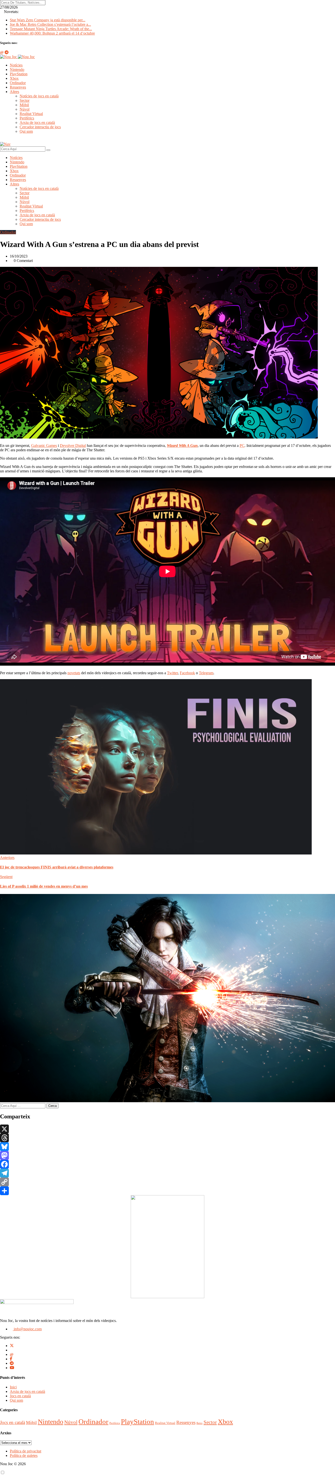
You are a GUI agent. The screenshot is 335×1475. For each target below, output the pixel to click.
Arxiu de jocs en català (37, 122)
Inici (13, 1387)
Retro (199, 1423)
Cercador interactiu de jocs (40, 127)
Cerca (52, 1106)
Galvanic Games (44, 445)
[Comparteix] (167, 1190)
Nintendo (17, 69)
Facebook (187, 673)
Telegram (206, 673)
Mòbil (24, 105)
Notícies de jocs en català (39, 96)
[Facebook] (167, 1164)
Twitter (172, 673)
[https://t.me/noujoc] (12, 1363)
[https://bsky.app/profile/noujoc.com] (11, 1350)
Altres (14, 92)
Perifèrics (27, 118)
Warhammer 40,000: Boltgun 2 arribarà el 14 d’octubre (52, 33)
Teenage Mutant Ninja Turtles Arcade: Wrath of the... (51, 29)
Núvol (24, 109)
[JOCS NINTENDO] (167, 1297)
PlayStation (18, 74)
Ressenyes (18, 87)
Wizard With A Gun (182, 445)
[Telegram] (167, 1173)
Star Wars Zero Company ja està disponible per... (47, 20)
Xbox (14, 78)
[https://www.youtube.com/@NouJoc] (12, 1368)
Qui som (26, 131)
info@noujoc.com (27, 1329)
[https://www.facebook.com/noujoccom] (11, 1359)
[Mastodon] (167, 1155)
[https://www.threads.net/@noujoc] (11, 1354)
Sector (24, 100)
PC (242, 445)
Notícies (16, 65)
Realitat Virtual (31, 114)
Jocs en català (20, 1396)
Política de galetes (24, 1455)
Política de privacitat (25, 1451)
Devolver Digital (73, 445)
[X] (167, 1129)
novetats (73, 673)
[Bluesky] (167, 1146)
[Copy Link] (167, 1181)
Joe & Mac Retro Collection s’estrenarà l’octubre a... (50, 24)
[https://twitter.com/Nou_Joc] (12, 1346)
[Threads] (167, 1137)
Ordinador (18, 83)
